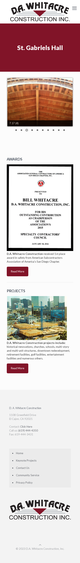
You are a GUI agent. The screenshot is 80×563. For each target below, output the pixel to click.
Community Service (27, 475)
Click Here (26, 426)
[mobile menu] (74, 8)
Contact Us (22, 467)
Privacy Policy (24, 482)
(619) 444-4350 (28, 430)
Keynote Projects (26, 460)
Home (19, 453)
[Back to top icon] (40, 544)
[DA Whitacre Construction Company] (40, 11)
